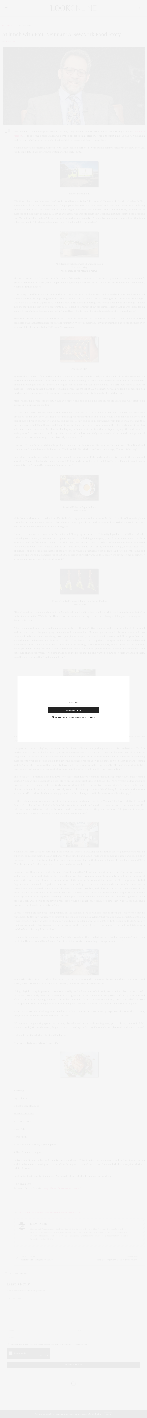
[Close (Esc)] (72, 710)
